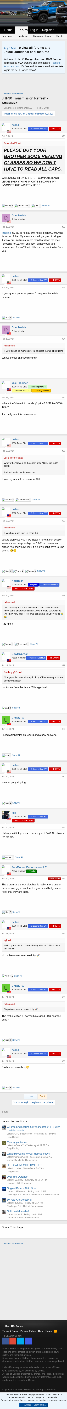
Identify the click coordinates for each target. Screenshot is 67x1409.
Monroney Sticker (42, 36)
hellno (15, 124)
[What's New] (58, 30)
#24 (63, 339)
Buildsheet (22, 36)
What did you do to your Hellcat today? (28, 1153)
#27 (63, 521)
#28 (63, 595)
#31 (63, 776)
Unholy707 (18, 717)
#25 (63, 397)
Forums (23, 30)
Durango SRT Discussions (20, 1183)
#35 (63, 997)
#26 (63, 451)
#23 (63, 287)
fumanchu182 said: (13, 143)
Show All (46, 205)
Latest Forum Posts (14, 1121)
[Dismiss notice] (61, 44)
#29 (63, 665)
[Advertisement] (34, 83)
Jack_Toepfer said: (13, 457)
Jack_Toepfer (20, 382)
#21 (63, 136)
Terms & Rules (10, 1331)
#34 (63, 933)
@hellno (6, 232)
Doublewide (19, 215)
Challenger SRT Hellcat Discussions (25, 1206)
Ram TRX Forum (14, 1326)
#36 (63, 1061)
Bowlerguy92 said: (13, 672)
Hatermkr (17, 580)
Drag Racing (13, 1137)
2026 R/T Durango (17, 1176)
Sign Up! (10, 47)
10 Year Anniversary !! (19, 1199)
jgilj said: (8, 940)
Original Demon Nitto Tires (21, 1188)
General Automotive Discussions (23, 1217)
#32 (63, 827)
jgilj (14, 812)
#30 (63, 729)
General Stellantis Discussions (22, 1160)
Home (8, 30)
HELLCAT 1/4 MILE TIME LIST (24, 1165)
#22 (63, 227)
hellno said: (9, 345)
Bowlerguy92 (19, 653)
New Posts (7, 36)
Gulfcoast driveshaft (18, 1211)
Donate (59, 36)
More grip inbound (17, 1142)
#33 (63, 878)
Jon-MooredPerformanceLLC (18, 108)
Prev (31, 1096)
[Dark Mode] (63, 27)
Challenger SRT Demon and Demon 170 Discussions (33, 1194)
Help (40, 1331)
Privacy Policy (28, 1331)
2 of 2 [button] (42, 1096)
